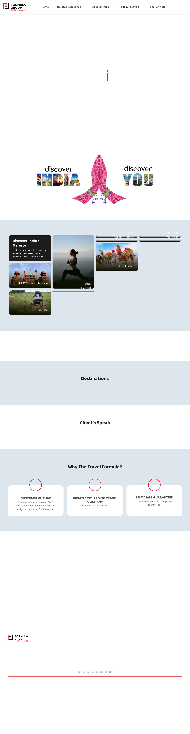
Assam (11, 696)
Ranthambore (103, 711)
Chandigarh (14, 707)
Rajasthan (100, 707)
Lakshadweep (102, 685)
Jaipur (54, 692)
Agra (10, 685)
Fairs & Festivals (130, 7)
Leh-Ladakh (101, 689)
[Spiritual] (73, 291)
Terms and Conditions (110, 652)
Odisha (99, 704)
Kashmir (55, 704)
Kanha (54, 696)
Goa (53, 685)
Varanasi (144, 700)
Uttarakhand (146, 696)
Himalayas (57, 689)
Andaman (13, 689)
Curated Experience (69, 7)
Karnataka (57, 700)
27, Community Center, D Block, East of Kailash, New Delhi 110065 (72, 640)
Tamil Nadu (145, 689)
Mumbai (99, 700)
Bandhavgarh (15, 700)
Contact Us (103, 644)
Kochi (54, 711)
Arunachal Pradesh (18, 692)
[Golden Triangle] (117, 240)
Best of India (158, 7)
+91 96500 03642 (66, 650)
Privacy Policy (105, 648)
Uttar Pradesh (146, 692)
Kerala (54, 707)
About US (102, 640)
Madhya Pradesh (104, 692)
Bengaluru (13, 704)
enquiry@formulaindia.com (72, 655)
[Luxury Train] (160, 236)
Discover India (101, 7)
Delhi (10, 711)
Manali (98, 696)
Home (45, 7)
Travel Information (108, 656)
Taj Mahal (144, 685)
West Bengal (146, 704)
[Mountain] (160, 240)
